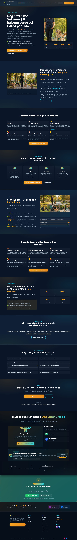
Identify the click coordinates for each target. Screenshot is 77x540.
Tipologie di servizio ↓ (46, 100)
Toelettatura (29, 331)
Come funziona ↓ (11, 53)
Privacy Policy (41, 538)
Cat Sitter (35, 333)
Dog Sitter (44, 517)
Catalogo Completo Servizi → (38, 337)
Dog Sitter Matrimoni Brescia (47, 529)
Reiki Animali (48, 333)
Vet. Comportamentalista (65, 331)
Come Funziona (34, 404)
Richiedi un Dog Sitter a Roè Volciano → (38, 143)
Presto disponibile (63, 454)
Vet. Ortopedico (29, 333)
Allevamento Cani (41, 333)
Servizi (28, 404)
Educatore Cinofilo (22, 331)
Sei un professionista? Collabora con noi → (17, 524)
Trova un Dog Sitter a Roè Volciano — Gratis (17, 50)
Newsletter (30, 532)
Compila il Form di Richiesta (26, 443)
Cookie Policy (47, 538)
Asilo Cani (16, 331)
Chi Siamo (39, 404)
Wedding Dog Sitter (41, 331)
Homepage (23, 404)
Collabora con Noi (59, 519)
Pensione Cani (10, 331)
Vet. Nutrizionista (56, 331)
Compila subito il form (62, 457)
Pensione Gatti (44, 523)
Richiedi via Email (46, 495)
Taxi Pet (34, 331)
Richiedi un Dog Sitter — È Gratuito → (34, 396)
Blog (29, 525)
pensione (52, 129)
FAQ (44, 404)
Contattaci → (49, 396)
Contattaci (53, 404)
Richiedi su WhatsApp (32, 495)
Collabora (48, 404)
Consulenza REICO (49, 331)
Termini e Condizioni (53, 538)
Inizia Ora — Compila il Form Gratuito (32, 182)
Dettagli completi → (48, 182)
